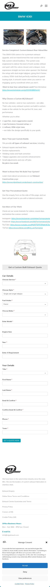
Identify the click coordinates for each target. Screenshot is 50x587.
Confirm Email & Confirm (12, 410)
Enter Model (7, 321)
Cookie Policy (19, 584)
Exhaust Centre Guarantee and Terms (16, 501)
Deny (25, 572)
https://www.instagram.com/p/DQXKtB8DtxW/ (21, 90)
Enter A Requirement (10, 353)
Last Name (7, 390)
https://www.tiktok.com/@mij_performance (26, 228)
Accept (25, 565)
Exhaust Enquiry (8, 491)
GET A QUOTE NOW (11, 440)
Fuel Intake (7, 300)
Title (4, 369)
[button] (46, 542)
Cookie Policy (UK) (9, 517)
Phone (5, 419)
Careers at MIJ (7, 512)
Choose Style (8, 290)
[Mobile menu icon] (46, 5)
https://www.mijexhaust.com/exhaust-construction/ (22, 182)
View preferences (25, 578)
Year (4, 342)
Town (5, 428)
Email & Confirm (9, 401)
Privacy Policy (29, 584)
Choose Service (9, 280)
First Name (7, 380)
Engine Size (7, 332)
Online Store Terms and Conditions (15, 496)
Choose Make (8, 311)
